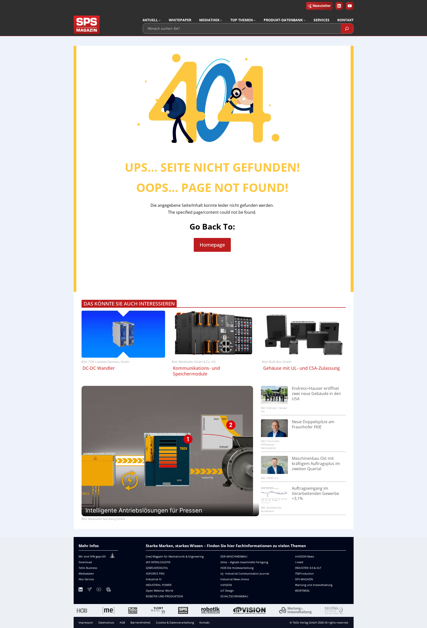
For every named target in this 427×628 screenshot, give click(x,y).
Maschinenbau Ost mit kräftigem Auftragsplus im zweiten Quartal (316, 463)
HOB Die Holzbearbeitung (237, 568)
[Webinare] (108, 590)
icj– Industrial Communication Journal (244, 573)
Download (85, 562)
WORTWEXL (302, 590)
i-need (299, 562)
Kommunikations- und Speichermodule (196, 371)
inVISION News (304, 556)
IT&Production (304, 573)
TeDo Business (88, 568)
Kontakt (204, 622)
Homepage (212, 244)
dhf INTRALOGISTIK (158, 562)
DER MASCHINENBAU (233, 556)
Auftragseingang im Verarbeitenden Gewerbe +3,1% (315, 493)
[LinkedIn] (81, 590)
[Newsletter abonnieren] (89, 590)
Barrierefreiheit (140, 622)
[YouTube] (98, 590)
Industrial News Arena (234, 579)
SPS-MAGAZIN (304, 579)
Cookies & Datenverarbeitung (175, 622)
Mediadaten (86, 573)
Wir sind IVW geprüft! (92, 556)
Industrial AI (153, 579)
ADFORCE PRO (155, 573)
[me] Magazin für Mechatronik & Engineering (175, 556)
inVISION (226, 585)
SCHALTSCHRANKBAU (234, 596)
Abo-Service (86, 579)
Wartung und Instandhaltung (313, 585)
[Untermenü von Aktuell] (160, 20)
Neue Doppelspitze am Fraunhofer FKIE (313, 424)
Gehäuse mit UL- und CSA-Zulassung (301, 368)
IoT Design (227, 590)
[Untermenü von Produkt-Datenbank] (304, 20)
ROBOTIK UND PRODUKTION (164, 596)
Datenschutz (106, 622)
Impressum (86, 622)
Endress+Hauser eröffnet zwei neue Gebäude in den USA (316, 393)
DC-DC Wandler (99, 368)
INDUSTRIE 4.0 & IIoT (308, 568)
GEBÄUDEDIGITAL (157, 568)
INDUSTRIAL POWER (158, 585)
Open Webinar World (159, 590)
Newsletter (322, 5)
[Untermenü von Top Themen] (255, 20)
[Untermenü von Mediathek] (221, 20)
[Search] (347, 28)
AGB (122, 622)
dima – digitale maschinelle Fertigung (244, 562)
